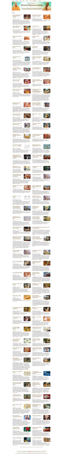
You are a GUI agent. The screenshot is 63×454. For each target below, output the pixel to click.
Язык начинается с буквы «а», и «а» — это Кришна (17, 145)
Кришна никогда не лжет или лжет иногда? (17, 27)
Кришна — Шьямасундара (17, 437)
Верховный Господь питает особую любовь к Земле (37, 328)
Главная (13, 0)
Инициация (34, 451)
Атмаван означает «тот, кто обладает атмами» (18, 251)
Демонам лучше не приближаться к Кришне (17, 167)
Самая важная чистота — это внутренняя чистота (17, 395)
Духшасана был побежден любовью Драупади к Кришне (37, 262)
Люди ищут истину (35, 26)
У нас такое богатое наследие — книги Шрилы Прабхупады (17, 68)
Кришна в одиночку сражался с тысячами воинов (36, 273)
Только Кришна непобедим (17, 272)
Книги (21, 0)
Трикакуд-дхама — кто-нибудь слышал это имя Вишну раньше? (36, 405)
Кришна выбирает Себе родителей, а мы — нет (36, 145)
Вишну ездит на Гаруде (17, 295)
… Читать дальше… (21, 24)
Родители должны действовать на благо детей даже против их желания (36, 384)
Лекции (17, 0)
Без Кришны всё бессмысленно (35, 47)
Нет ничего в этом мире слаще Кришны (17, 317)
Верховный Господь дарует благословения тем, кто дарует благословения (17, 237)
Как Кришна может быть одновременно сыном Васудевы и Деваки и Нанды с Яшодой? (17, 156)
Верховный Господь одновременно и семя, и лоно (17, 217)
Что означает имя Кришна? (37, 437)
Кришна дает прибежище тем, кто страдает (17, 228)
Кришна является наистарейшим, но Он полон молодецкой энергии (18, 359)
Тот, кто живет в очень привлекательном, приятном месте (17, 339)
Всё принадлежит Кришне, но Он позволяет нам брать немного (37, 348)
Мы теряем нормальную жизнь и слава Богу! (36, 68)
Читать (27, 0)
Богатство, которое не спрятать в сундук (17, 80)
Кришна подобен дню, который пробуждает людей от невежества (16, 207)
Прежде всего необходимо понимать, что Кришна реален (37, 57)
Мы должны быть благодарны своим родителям (35, 207)
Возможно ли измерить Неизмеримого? (17, 103)
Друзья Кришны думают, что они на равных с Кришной (17, 15)
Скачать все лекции (22, 451)
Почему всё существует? (36, 415)
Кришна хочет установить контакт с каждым (17, 90)
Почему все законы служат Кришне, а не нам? (17, 124)
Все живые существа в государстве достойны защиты (36, 339)
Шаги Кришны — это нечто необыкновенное (37, 284)
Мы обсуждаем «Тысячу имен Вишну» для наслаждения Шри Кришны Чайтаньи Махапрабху (37, 90)
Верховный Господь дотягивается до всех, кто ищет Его (17, 135)
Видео (23, 0)
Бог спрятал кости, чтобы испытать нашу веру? (17, 114)
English (46, 451)
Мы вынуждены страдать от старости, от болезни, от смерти (18, 383)
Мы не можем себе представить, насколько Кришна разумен (36, 296)
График (32, 451)
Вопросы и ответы (27, 451)
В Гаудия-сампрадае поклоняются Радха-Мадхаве (16, 328)
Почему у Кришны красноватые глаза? (16, 428)
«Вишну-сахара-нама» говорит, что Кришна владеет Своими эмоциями (37, 237)
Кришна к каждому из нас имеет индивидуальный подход (36, 186)
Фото (30, 0)
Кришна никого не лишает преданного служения (37, 15)
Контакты (39, 0)
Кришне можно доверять (36, 174)
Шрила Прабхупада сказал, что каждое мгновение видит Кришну (17, 175)
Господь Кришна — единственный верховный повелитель (36, 372)
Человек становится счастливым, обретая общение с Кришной (36, 217)
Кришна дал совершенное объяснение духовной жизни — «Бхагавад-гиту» (36, 103)
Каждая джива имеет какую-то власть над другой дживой (37, 135)
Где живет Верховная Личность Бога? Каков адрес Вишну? (37, 80)
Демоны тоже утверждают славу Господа (37, 428)
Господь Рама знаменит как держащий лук (17, 308)
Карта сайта (38, 451)
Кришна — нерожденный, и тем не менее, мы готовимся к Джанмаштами (37, 156)
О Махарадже (34, 0)
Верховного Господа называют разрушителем (36, 196)
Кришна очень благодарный (17, 261)
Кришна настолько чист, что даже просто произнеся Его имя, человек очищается (37, 395)
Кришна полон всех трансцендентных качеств (17, 416)
